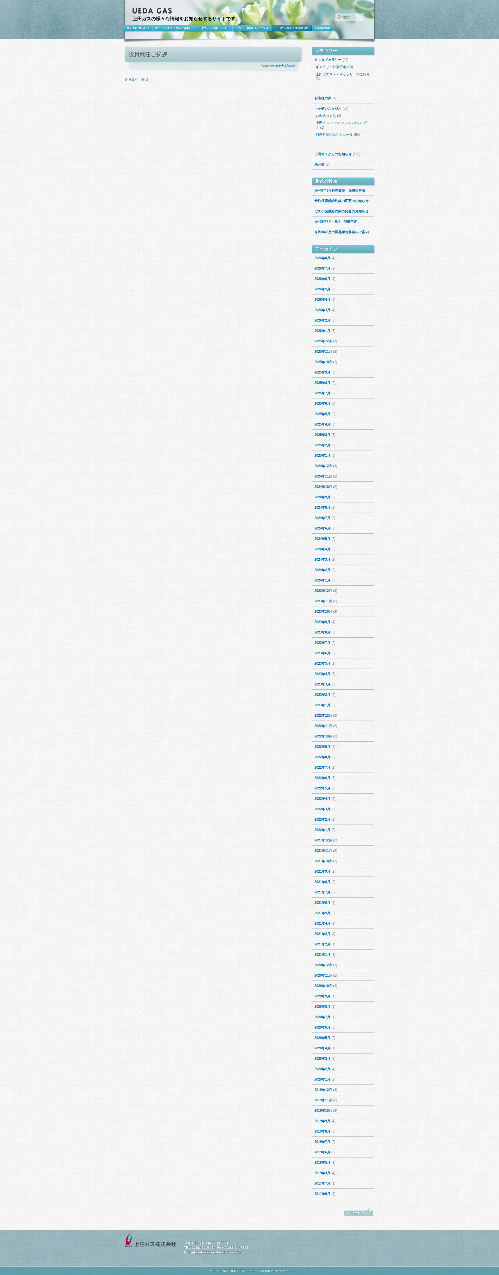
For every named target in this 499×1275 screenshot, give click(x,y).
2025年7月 (322, 393)
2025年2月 (322, 445)
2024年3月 (322, 559)
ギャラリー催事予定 (331, 67)
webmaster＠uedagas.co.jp (220, 1252)
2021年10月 (323, 861)
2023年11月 (323, 601)
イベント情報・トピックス (251, 28)
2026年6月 (322, 279)
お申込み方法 (326, 116)
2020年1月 (322, 1079)
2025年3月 (322, 435)
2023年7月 (322, 643)
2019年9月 (322, 1121)
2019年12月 (323, 1090)
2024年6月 (322, 528)
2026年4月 (322, 300)
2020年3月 (322, 1059)
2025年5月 (322, 414)
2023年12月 (323, 591)
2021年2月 (322, 944)
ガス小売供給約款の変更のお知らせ (341, 211)
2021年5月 (322, 913)
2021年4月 (322, 923)
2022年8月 (322, 757)
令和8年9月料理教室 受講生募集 (339, 190)
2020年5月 (322, 1038)
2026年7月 (322, 268)
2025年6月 (322, 404)
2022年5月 (322, 788)
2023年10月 (323, 611)
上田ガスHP (138, 28)
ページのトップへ (358, 1212)
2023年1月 (322, 705)
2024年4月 (322, 549)
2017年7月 (322, 1183)
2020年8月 (322, 1007)
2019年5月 (322, 1163)
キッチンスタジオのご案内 (173, 28)
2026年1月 (322, 331)
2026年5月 (322, 289)
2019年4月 (322, 1173)
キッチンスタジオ (328, 108)
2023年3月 (322, 684)
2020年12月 (323, 965)
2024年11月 (323, 476)
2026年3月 (322, 310)
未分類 (319, 164)
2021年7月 (322, 892)
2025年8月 (322, 383)
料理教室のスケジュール (334, 134)
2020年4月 (322, 1048)
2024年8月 (322, 507)
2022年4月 (322, 799)
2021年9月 (322, 871)
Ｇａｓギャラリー (328, 60)
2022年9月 (322, 747)
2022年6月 (322, 778)
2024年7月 (322, 518)
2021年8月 (322, 882)
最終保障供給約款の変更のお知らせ (341, 201)
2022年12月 (323, 715)
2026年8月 (322, 258)
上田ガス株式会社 (150, 1240)
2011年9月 (322, 1194)
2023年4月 (322, 674)
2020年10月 (323, 986)
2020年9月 (322, 996)
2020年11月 (323, 975)
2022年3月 (322, 809)
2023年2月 (322, 695)
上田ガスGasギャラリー (213, 28)
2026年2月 (322, 320)
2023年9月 (322, 622)
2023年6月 (322, 653)
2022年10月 (323, 736)
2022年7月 (322, 767)
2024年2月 (322, 570)
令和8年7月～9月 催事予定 (335, 222)
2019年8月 (322, 1131)
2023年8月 (322, 632)
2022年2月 (322, 819)
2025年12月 (323, 341)
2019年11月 (323, 1100)
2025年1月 (322, 455)
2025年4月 (322, 424)
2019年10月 (323, 1111)
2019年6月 (322, 1152)
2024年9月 (322, 497)
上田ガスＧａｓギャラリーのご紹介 (343, 74)
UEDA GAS (152, 11)
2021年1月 (322, 955)
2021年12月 (323, 840)
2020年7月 (322, 1017)
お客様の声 (322, 28)
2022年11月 (323, 726)
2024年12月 (323, 466)
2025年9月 (322, 372)
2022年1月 (322, 830)
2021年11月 (323, 851)
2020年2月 (322, 1069)
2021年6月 (322, 903)
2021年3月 (322, 934)
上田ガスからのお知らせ (291, 28)
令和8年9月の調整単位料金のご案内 (341, 232)
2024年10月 (323, 487)
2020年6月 (322, 1027)
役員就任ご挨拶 (137, 80)
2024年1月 (322, 580)
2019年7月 (322, 1142)
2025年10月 (323, 362)
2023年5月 (322, 663)
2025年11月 (323, 352)
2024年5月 (322, 539)
